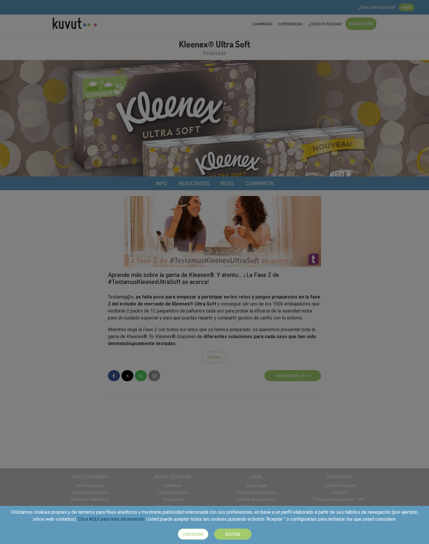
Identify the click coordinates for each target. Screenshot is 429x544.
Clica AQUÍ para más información (111, 519)
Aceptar (233, 534)
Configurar (193, 534)
